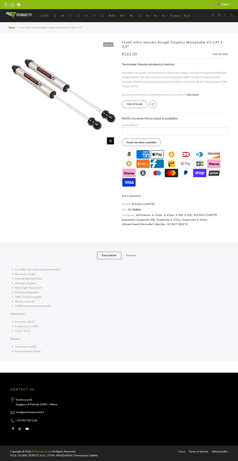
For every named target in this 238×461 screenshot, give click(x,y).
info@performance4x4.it (30, 412)
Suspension (128, 219)
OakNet (93, 455)
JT (94, 15)
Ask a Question (131, 195)
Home (12, 27)
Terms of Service (198, 451)
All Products (143, 215)
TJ (71, 15)
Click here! (192, 94)
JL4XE (44, 15)
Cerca (181, 451)
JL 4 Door (168, 215)
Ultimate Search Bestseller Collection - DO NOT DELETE (155, 224)
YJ (86, 15)
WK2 (112, 15)
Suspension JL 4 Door (194, 219)
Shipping (142, 64)
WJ (131, 15)
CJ (102, 15)
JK (63, 15)
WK (122, 15)
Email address (130, 125)
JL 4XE (179, 215)
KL (156, 15)
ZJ (140, 15)
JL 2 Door (157, 215)
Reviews (131, 255)
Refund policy (220, 451)
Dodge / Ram (180, 15)
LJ (78, 15)
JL (55, 15)
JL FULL (188, 215)
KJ (164, 15)
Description (109, 255)
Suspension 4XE (145, 219)
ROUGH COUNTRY (143, 204)
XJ (148, 15)
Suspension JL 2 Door (168, 219)
